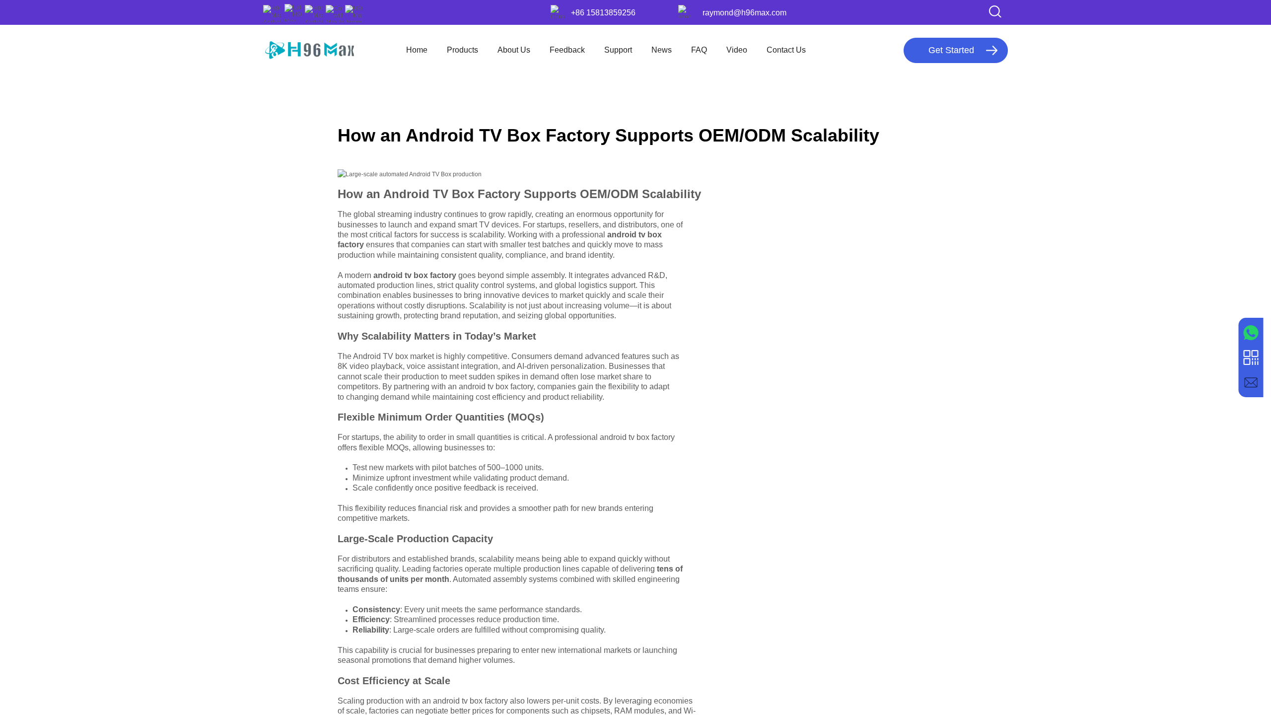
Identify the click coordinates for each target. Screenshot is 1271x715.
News (661, 50)
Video (736, 50)
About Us (513, 50)
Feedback (567, 50)
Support (618, 50)
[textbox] (978, 11)
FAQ (699, 50)
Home (416, 50)
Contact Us (786, 50)
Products (462, 50)
